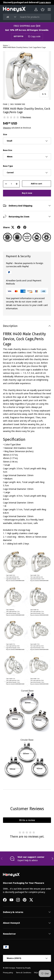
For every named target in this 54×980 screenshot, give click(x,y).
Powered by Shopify (23, 968)
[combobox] (27, 17)
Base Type (8, 166)
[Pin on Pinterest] (25, 227)
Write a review (27, 820)
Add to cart (36, 183)
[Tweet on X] (13, 227)
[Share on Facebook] (19, 227)
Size (5, 134)
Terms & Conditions (23, 972)
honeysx (12, 968)
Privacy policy (8, 972)
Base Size (7, 150)
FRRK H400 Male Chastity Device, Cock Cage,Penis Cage (24, 47)
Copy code (35, 36)
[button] (42, 9)
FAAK (5, 104)
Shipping (7, 127)
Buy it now (27, 193)
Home (5, 45)
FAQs (36, 972)
